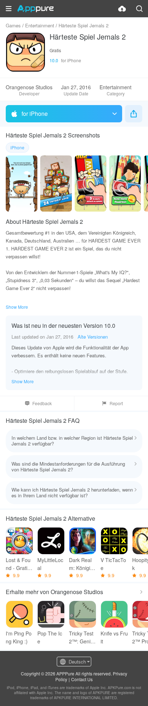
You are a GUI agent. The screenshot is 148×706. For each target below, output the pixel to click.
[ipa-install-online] (122, 8)
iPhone (17, 147)
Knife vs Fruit (114, 637)
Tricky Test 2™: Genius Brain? (82, 637)
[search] (139, 8)
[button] (8, 8)
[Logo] (35, 8)
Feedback (42, 403)
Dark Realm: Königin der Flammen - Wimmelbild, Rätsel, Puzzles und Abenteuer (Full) (82, 564)
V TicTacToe (113, 563)
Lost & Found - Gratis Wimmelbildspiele (19, 564)
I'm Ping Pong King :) (19, 637)
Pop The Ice (49, 637)
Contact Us (82, 679)
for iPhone (35, 113)
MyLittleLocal (50, 563)
